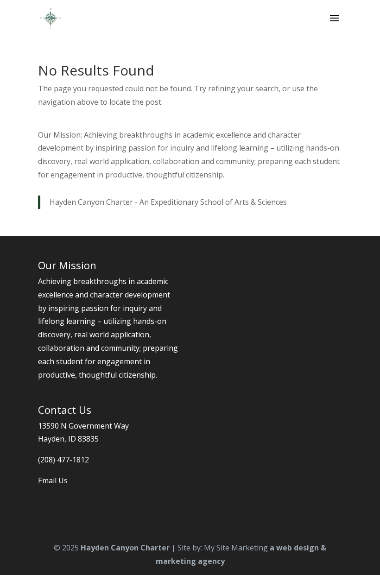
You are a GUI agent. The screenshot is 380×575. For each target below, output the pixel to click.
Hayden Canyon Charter (125, 548)
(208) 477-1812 (63, 460)
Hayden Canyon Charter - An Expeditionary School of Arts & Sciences (168, 202)
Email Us (53, 480)
